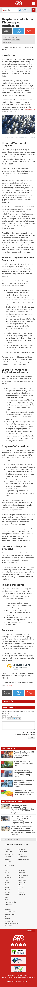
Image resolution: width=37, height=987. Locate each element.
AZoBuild (7, 859)
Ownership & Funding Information (11, 924)
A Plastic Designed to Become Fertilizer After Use (23, 764)
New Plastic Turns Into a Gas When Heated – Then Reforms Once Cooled (24, 792)
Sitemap (7, 919)
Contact (7, 907)
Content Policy (9, 921)
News (6, 870)
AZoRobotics (8, 852)
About (6, 897)
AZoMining (8, 861)
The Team (21, 895)
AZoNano (7, 849)
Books (6, 880)
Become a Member (11, 902)
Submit (31, 737)
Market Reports (23, 875)
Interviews (21, 873)
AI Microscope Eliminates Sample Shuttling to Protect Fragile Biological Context (24, 783)
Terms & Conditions (11, 912)
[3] (7, 773)
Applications (22, 880)
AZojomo (21, 885)
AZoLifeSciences (23, 859)
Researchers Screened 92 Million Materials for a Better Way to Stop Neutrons (24, 755)
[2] (7, 764)
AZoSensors (22, 849)
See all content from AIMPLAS (11, 839)
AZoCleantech (9, 854)
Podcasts (21, 887)
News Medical (22, 856)
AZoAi (20, 854)
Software (7, 895)
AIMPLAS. (8, 685)
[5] (7, 793)
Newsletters (8, 904)
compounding (30, 109)
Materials (21, 877)
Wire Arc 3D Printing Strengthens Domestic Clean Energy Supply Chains (23, 774)
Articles (7, 873)
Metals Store (9, 890)
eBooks (7, 882)
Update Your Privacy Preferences (19, 981)
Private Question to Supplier (26, 734)
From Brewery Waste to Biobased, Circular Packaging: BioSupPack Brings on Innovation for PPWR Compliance (23, 809)
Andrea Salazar (15, 40)
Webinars (21, 870)
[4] (7, 783)
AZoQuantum (22, 852)
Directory (7, 875)
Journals (7, 892)
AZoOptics (8, 856)
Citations (7, 701)
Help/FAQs (21, 892)
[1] (7, 754)
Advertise (8, 909)
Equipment (8, 877)
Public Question (30, 732)
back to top (30, 930)
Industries (21, 882)
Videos (7, 885)
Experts (20, 890)
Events (7, 887)
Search (7, 899)
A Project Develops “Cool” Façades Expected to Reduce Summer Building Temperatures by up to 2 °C (22, 820)
